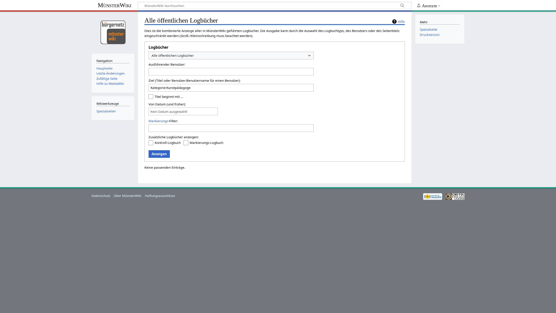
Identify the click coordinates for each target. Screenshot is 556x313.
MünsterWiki (114, 5)
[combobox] (231, 55)
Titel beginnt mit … (169, 96)
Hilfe (401, 21)
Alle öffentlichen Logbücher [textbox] (173, 55)
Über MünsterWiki (127, 195)
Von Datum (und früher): (167, 104)
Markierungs (158, 121)
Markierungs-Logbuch (206, 142)
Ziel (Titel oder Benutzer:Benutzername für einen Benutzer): (195, 80)
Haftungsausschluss (160, 195)
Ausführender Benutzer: (167, 64)
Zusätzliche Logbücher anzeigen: (174, 137)
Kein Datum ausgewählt (169, 111)
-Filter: (163, 121)
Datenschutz (100, 195)
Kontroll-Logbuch (168, 142)
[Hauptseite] (113, 32)
